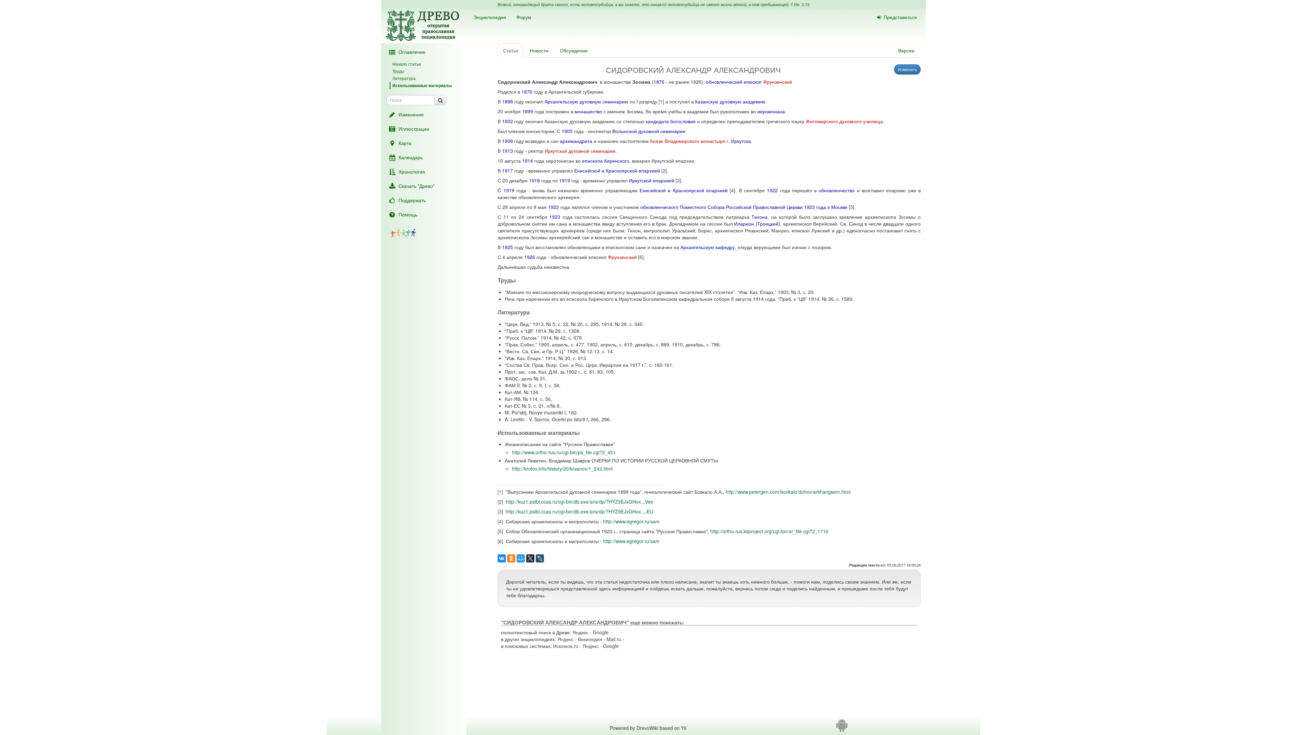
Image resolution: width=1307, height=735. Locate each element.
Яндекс (580, 632)
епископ (753, 81)
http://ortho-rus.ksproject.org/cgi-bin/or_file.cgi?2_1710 (769, 531)
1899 (527, 111)
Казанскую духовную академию (730, 101)
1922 (772, 190)
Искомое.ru (565, 645)
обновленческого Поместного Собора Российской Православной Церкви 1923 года (733, 206)
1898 (507, 101)
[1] (661, 101)
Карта (405, 143)
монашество (588, 111)
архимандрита (576, 140)
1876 (659, 81)
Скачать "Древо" (417, 185)
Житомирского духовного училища (844, 121)
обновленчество (837, 190)
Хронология (412, 171)
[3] (678, 180)
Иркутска (741, 140)
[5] (851, 206)
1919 (564, 180)
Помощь (408, 214)
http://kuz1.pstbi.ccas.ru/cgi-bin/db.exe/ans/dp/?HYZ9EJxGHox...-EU (579, 511)
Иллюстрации (414, 128)
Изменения (411, 114)
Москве (839, 206)
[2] (664, 170)
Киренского (616, 160)
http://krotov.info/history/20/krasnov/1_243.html (562, 468)
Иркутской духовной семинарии (580, 150)
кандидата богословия (671, 121)
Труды (398, 71)
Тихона (760, 216)
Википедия (590, 639)
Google (601, 632)
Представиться (900, 17)
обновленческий (724, 81)
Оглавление (412, 51)
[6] (641, 257)
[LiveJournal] (540, 558)
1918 (534, 180)
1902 (507, 121)
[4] (732, 190)
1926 (529, 257)
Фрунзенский (777, 81)
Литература (404, 78)
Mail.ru (614, 639)
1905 (567, 131)
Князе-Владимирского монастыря (687, 140)
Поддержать (412, 200)
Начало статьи (406, 64)
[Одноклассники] (511, 558)
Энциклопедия (489, 17)
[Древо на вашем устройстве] (842, 727)
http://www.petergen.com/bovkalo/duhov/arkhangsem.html (788, 491)
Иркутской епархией (651, 180)
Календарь (411, 157)
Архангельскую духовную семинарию (586, 101)
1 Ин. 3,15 (800, 4)
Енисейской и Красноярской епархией (617, 170)
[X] (530, 558)
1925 (507, 247)
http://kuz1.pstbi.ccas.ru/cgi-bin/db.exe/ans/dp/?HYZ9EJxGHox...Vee (579, 501)
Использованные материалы (422, 85)
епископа (592, 160)
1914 (527, 160)
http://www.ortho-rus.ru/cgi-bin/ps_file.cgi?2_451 (564, 452)
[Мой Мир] (521, 558)
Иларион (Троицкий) (757, 223)
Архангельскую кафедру (707, 247)
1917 (507, 170)
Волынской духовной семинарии (648, 131)
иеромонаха (771, 111)
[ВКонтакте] (502, 558)
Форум (523, 17)
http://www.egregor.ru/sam (631, 521)
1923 (553, 206)
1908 (507, 140)
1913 (507, 150)
